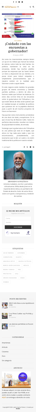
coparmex (21, 253)
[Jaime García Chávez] (10, 7)
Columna (18, 41)
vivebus (6, 282)
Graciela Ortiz (9, 261)
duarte (19, 257)
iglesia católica (24, 261)
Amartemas (6, 343)
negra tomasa (8, 269)
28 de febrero (8, 253)
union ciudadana (10, 278)
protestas (7, 274)
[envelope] (22, 2)
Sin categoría (6, 360)
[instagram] (16, 2)
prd (19, 269)
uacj (16, 274)
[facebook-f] (13, 2)
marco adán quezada (11, 265)
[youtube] (19, 2)
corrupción (7, 257)
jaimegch (7, 147)
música (26, 265)
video (22, 278)
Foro (3, 356)
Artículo (4, 347)
